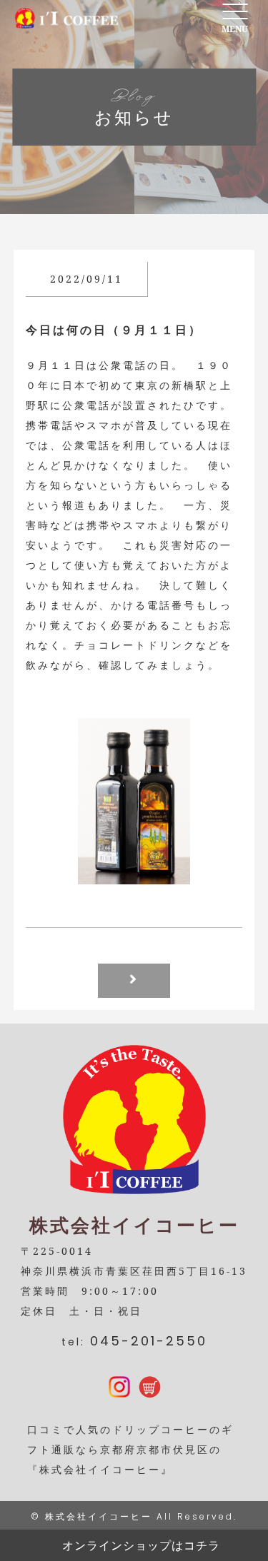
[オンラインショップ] (149, 1388)
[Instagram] (119, 1388)
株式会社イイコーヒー (98, 1516)
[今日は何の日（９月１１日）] (134, 874)
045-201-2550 (148, 1341)
